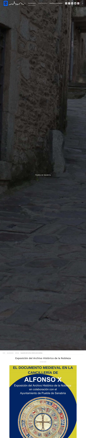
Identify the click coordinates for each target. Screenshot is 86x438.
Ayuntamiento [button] (32, 3)
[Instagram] (66, 3)
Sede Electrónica (42, 3)
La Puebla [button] (59, 3)
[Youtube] (75, 3)
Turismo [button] (52, 3)
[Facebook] (69, 3)
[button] (82, 3)
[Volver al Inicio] (14, 3)
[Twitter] (72, 3)
